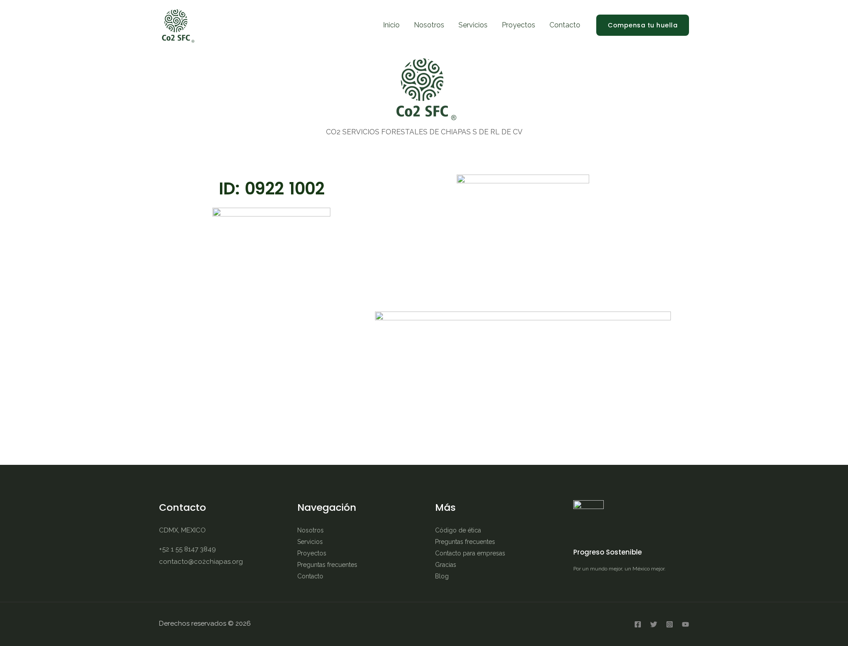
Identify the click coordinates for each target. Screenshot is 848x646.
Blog (442, 576)
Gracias (445, 564)
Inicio (391, 25)
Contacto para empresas (470, 553)
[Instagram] (669, 624)
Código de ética (458, 530)
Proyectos (518, 25)
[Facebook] (637, 624)
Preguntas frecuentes (327, 564)
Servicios (473, 25)
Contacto (564, 25)
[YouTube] (685, 624)
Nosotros (429, 25)
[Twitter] (653, 624)
